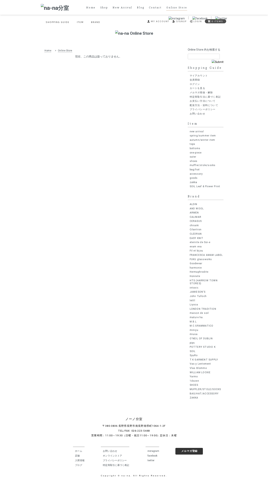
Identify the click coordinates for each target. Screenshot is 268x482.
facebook (153, 455)
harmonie (196, 267)
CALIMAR (195, 217)
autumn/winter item (202, 140)
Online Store (176, 7)
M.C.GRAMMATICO (201, 325)
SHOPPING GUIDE (57, 22)
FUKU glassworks (201, 259)
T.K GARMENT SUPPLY (204, 359)
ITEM (80, 22)
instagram (153, 451)
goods (194, 178)
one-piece (196, 152)
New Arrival (122, 7)
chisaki (194, 225)
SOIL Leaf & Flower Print (205, 186)
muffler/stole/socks (203, 165)
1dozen (194, 380)
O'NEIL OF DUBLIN (201, 338)
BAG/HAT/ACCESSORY (204, 393)
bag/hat (195, 169)
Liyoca (194, 304)
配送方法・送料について (204, 105)
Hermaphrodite (199, 272)
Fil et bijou (196, 250)
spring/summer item (203, 135)
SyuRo (194, 355)
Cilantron (196, 229)
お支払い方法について (203, 101)
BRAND (95, 22)
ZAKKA (194, 397)
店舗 (77, 455)
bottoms (195, 148)
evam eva (196, 246)
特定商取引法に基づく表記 (205, 96)
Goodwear (196, 263)
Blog (140, 7)
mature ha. (197, 317)
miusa (194, 334)
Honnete (195, 276)
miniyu (194, 330)
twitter (151, 460)
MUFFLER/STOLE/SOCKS (205, 389)
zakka (193, 182)
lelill (192, 300)
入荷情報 (80, 460)
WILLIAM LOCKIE (200, 372)
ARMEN (194, 212)
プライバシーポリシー (203, 109)
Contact (155, 7)
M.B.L (193, 321)
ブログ (78, 465)
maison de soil (199, 313)
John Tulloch (198, 296)
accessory (196, 173)
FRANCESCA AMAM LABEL (206, 255)
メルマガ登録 (189, 450)
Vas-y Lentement (200, 363)
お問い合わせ (197, 113)
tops (192, 144)
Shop (104, 7)
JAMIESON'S (198, 291)
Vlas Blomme (198, 368)
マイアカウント (199, 75)
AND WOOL (197, 208)
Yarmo (194, 376)
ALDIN (193, 204)
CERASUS (196, 221)
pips (192, 342)
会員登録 (195, 79)
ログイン (195, 84)
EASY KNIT (196, 238)
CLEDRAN (196, 233)
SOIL (193, 351)
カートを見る (197, 88)
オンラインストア (112, 455)
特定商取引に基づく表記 (116, 465)
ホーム (78, 451)
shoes (194, 161)
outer (193, 156)
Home (91, 7)
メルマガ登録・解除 (201, 92)
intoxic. (194, 287)
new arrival (197, 131)
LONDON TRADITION (203, 309)
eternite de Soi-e (200, 242)
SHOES (194, 385)
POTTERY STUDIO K (203, 347)
